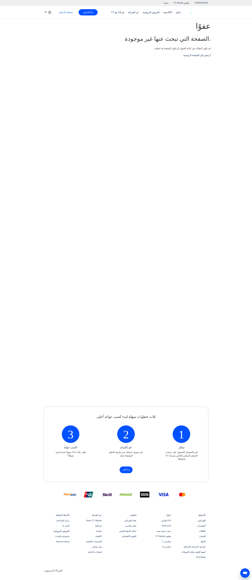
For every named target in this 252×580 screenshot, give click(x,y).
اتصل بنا (66, 526)
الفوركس (202, 520)
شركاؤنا (98, 526)
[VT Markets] (197, 12)
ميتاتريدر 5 (166, 541)
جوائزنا (99, 531)
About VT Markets (94, 520)
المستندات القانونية (94, 541)
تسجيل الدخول (66, 12)
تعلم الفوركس (130, 520)
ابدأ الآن (126, 470)
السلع (203, 541)
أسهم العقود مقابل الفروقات (193, 552)
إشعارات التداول (95, 552)
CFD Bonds (201, 557)
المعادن (202, 536)
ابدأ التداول (88, 12)
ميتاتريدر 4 (166, 547)
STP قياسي (166, 520)
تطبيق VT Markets (163, 536)
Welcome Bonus (62, 542)
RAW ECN (166, 526)
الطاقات (202, 531)
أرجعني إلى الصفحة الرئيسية (197, 55)
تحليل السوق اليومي (127, 531)
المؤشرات (201, 526)
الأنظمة (99, 536)
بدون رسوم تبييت (163, 531)
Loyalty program (62, 536)
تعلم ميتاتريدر (130, 526)
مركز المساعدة (62, 520)
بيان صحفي (97, 547)
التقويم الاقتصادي (129, 536)
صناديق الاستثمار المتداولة (195, 547)
